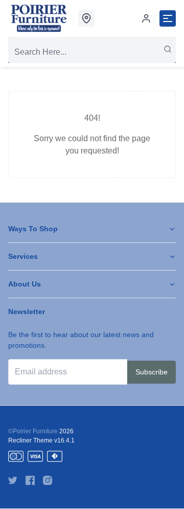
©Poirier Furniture (33, 431)
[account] (146, 18)
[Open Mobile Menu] (167, 18)
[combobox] (92, 52)
